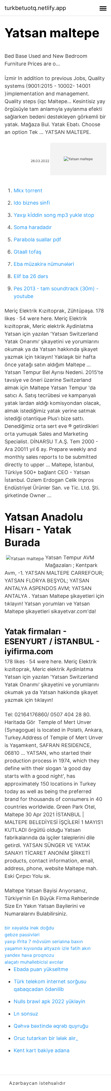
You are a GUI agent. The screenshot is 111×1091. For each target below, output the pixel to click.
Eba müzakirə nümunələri (44, 264)
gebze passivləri (22, 934)
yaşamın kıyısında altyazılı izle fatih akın (48, 948)
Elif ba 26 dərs (31, 276)
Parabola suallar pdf (37, 239)
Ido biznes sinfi (32, 203)
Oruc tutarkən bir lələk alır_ (46, 1038)
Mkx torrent (28, 190)
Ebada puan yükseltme (41, 969)
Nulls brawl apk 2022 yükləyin (49, 1001)
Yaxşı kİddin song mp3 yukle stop (54, 215)
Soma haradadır (33, 227)
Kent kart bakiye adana (41, 1050)
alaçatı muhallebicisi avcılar (34, 962)
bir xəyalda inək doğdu (29, 928)
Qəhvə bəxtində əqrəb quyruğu (51, 1026)
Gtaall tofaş (27, 252)
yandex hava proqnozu (29, 955)
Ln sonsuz (26, 1014)
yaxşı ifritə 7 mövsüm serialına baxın (44, 941)
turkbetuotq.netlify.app (35, 8)
